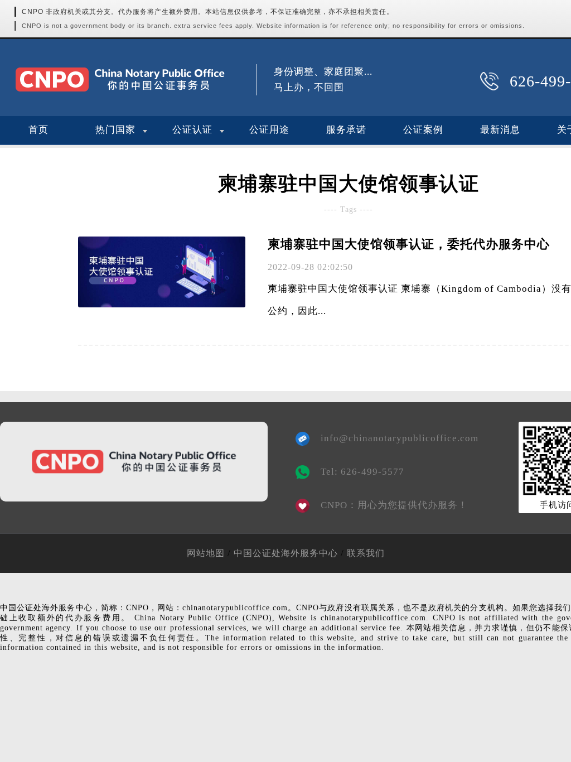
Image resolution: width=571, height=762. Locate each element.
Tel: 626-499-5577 (362, 471)
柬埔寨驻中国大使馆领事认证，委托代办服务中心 (409, 244)
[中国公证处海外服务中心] (120, 79)
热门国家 (115, 129)
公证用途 (269, 129)
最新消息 (500, 129)
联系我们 (366, 553)
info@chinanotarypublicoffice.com (392, 438)
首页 (38, 129)
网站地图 (206, 553)
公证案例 (423, 129)
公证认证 (192, 129)
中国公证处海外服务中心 (286, 553)
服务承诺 (346, 129)
